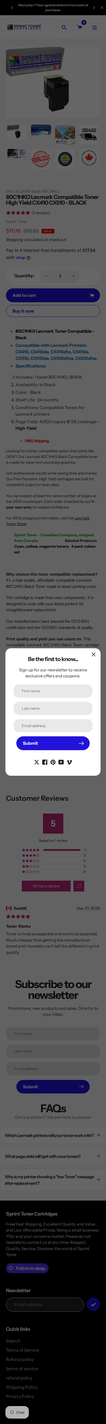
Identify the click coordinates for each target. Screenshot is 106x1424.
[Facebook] (45, 761)
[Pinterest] (53, 761)
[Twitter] (36, 761)
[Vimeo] (69, 761)
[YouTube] (61, 761)
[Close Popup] (93, 654)
